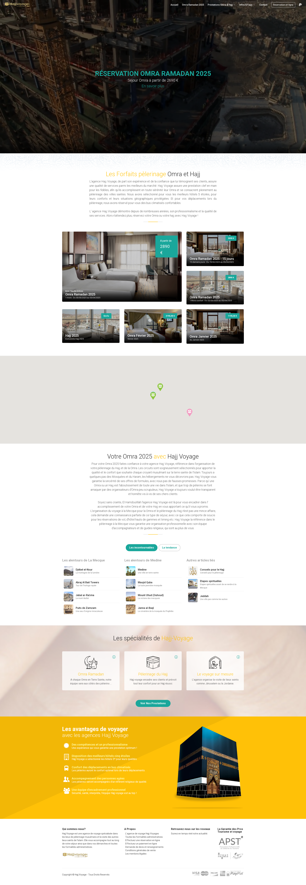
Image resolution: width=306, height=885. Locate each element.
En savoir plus (153, 86)
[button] (153, 396)
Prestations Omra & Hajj (220, 5)
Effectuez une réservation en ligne (142, 840)
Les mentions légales (135, 853)
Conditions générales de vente (140, 850)
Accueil (174, 5)
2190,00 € (170, 316)
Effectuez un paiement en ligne (140, 843)
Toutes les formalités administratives (143, 837)
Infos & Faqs (245, 5)
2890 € (166, 247)
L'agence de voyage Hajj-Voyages (141, 833)
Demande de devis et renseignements (144, 847)
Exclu (106, 316)
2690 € (231, 238)
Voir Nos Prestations (153, 703)
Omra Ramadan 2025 (193, 5)
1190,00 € (232, 316)
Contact (263, 5)
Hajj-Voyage (17, 4)
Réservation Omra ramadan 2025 (153, 73)
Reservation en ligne (283, 5)
